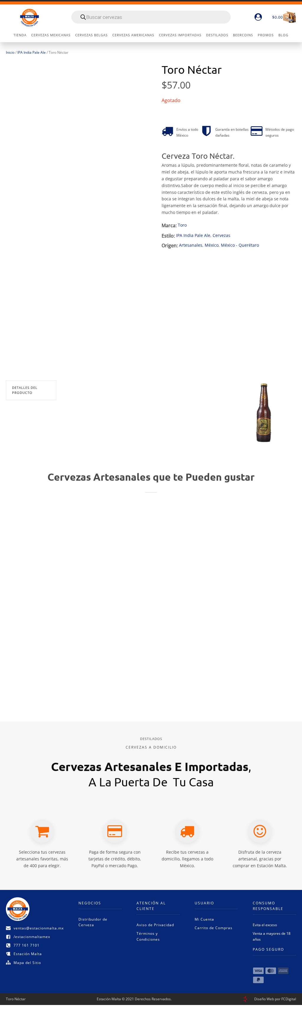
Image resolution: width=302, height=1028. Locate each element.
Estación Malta (28, 953)
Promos (266, 35)
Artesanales (190, 245)
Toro (182, 225)
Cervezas (221, 235)
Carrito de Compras (213, 927)
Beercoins (243, 35)
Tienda (20, 35)
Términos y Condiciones (148, 936)
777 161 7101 (27, 945)
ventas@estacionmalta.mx (39, 928)
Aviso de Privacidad (155, 924)
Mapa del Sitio (27, 962)
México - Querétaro (240, 245)
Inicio (10, 52)
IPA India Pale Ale (31, 52)
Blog (283, 35)
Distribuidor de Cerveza (92, 922)
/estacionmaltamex (32, 936)
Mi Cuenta (204, 919)
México (212, 245)
